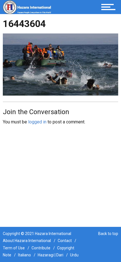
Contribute (41, 248)
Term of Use (14, 248)
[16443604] (60, 64)
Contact (65, 240)
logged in (37, 122)
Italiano (24, 255)
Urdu (74, 255)
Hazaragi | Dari (50, 255)
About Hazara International (27, 240)
